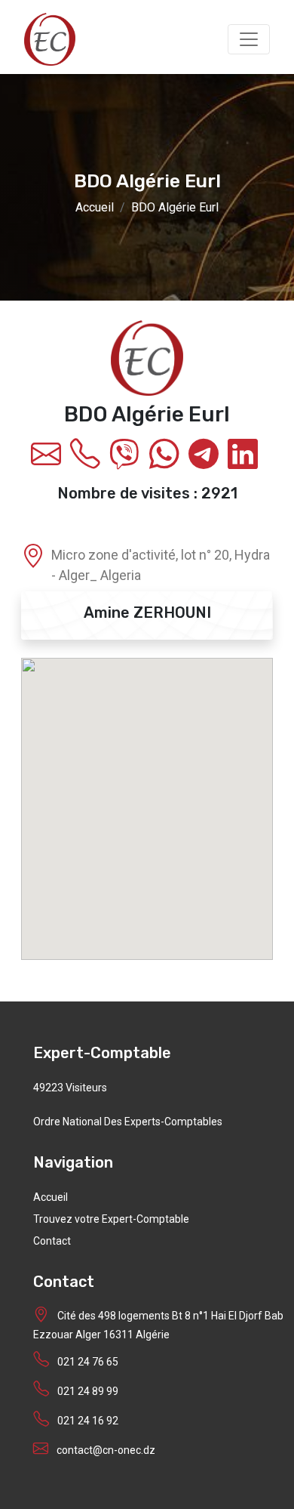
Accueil (94, 206)
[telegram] (206, 461)
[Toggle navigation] (249, 39)
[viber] (127, 461)
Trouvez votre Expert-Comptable (111, 1219)
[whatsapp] (167, 461)
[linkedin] (246, 461)
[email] (49, 461)
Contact (52, 1241)
